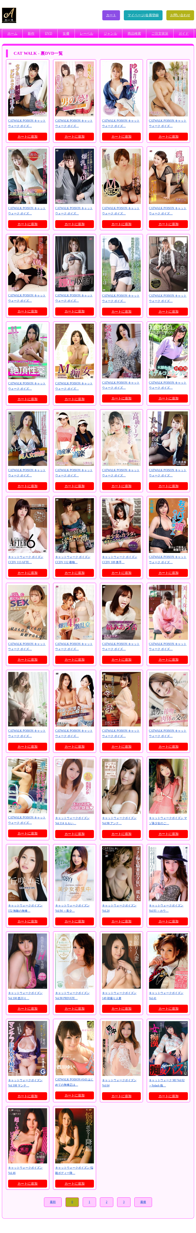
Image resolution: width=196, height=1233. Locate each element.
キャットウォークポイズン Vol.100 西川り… (25, 995)
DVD (48, 33)
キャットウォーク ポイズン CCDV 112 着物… (72, 559)
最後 (143, 1202)
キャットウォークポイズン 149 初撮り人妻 (119, 995)
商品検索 (134, 33)
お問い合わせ (180, 15)
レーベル (86, 33)
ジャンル (110, 33)
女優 (66, 33)
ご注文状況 (160, 33)
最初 (53, 1202)
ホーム (12, 33)
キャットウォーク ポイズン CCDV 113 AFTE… (25, 559)
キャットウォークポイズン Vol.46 (25, 1170)
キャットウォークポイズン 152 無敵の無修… (25, 908)
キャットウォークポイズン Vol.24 (119, 908)
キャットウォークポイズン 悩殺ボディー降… (74, 1170)
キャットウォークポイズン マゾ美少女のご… (168, 820)
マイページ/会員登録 (143, 15)
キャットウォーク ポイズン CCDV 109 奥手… (119, 559)
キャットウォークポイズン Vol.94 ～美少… (72, 908)
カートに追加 (27, 136)
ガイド (184, 33)
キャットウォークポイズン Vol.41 (166, 995)
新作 (31, 33)
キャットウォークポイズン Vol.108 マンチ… (25, 1083)
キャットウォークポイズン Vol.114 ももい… (72, 820)
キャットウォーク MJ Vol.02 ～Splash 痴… (167, 1083)
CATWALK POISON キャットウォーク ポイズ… (27, 123)
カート (111, 15)
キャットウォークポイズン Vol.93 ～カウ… (166, 908)
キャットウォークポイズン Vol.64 (119, 1083)
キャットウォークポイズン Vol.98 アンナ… (119, 820)
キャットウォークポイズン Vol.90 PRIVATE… (72, 995)
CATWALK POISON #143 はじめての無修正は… (74, 1082)
